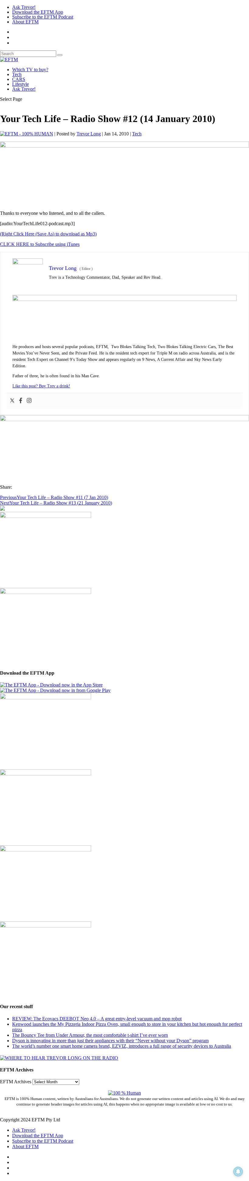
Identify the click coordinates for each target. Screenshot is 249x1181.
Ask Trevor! (24, 7)
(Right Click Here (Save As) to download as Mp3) (48, 233)
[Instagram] (29, 401)
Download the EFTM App (37, 12)
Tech (17, 74)
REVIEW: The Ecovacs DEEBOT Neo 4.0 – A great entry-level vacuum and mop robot (97, 1018)
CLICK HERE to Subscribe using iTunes (40, 244)
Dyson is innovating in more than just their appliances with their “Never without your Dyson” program (110, 1040)
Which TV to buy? (30, 69)
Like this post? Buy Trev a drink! (41, 386)
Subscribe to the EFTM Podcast (42, 16)
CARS (18, 79)
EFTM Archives (15, 1081)
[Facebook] (20, 401)
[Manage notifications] (238, 1171)
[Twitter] (12, 401)
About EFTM (25, 21)
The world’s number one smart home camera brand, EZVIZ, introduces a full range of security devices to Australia (121, 1046)
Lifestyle (20, 84)
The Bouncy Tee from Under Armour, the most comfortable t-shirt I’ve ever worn (90, 1035)
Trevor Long (89, 133)
